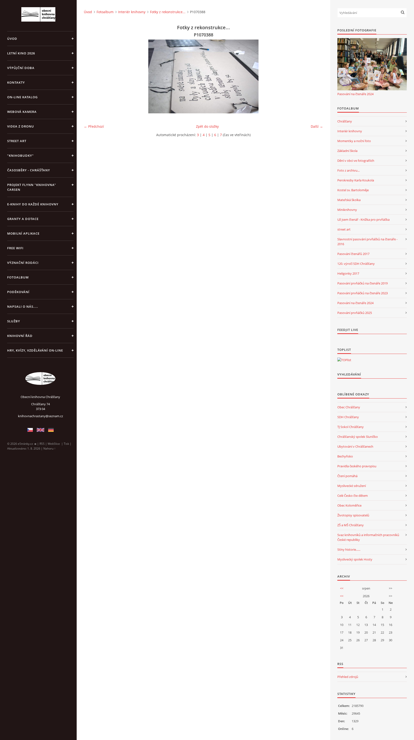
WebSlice (54, 444)
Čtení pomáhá (347, 476)
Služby (13, 321)
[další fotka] (315, 76)
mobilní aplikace (23, 233)
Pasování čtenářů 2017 (353, 254)
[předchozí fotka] (91, 76)
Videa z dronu (20, 126)
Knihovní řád (20, 336)
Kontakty (16, 82)
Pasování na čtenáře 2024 (355, 94)
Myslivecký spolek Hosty (354, 559)
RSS (42, 444)
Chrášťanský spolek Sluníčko (357, 436)
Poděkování (18, 292)
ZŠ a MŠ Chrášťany (350, 525)
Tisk (66, 444)
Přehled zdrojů (347, 677)
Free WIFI (15, 248)
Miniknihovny (347, 210)
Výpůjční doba (20, 68)
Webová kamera (22, 112)
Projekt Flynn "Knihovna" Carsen (31, 187)
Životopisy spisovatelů (353, 515)
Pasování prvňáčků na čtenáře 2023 (362, 293)
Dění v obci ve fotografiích (355, 160)
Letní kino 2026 (21, 53)
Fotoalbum (18, 277)
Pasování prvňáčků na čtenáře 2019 (362, 283)
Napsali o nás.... (22, 306)
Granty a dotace (23, 219)
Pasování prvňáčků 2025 (354, 313)
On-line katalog (22, 97)
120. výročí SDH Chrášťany (356, 263)
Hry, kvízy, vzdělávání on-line (35, 350)
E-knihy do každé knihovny (32, 204)
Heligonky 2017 (348, 273)
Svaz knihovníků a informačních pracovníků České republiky (368, 537)
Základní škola (347, 151)
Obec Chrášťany (348, 407)
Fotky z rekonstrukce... (167, 12)
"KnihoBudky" (20, 155)
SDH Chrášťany (348, 417)
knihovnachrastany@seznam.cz (40, 416)
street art (344, 229)
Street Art (16, 141)
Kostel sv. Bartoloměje (353, 190)
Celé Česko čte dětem (352, 495)
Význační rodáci (23, 262)
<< (341, 588)
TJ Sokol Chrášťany (350, 427)
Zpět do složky (207, 126)
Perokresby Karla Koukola (355, 180)
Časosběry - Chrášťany (28, 170)
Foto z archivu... (348, 170)
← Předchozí (94, 126)
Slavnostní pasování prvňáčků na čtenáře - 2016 (367, 241)
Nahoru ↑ (49, 448)
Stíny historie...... (348, 549)
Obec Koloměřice (349, 505)
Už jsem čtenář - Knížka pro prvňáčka (363, 219)
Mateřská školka (349, 200)
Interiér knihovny (131, 12)
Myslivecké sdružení (351, 486)
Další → (317, 126)
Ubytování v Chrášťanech (355, 446)
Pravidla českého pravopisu (356, 466)
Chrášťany (344, 121)
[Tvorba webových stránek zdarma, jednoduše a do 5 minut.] (35, 444)
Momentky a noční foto (354, 141)
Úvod (12, 38)
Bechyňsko (345, 456)
